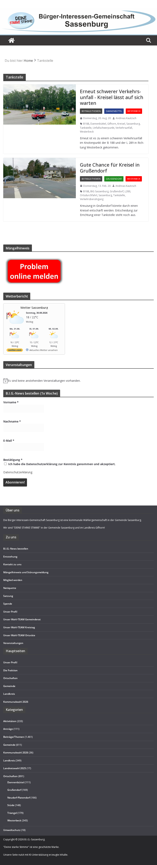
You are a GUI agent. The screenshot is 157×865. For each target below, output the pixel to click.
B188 (86, 123)
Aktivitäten (9, 721)
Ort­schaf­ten (10, 678)
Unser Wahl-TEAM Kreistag (19, 627)
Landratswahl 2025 (14, 768)
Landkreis (9, 760)
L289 (127, 191)
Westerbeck (133, 111)
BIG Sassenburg (99, 191)
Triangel (12, 813)
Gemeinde (9, 686)
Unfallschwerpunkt (103, 127)
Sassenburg (133, 123)
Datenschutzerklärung (17, 472)
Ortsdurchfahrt (88, 195)
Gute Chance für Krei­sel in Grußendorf (110, 167)
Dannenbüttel (114, 111)
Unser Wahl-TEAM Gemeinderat (22, 619)
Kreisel (121, 123)
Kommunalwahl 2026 (15, 752)
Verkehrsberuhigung (91, 199)
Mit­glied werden (12, 580)
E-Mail (8, 440)
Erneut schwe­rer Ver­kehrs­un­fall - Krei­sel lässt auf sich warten (111, 97)
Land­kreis (9, 694)
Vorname (11, 402)
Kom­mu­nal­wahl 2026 (15, 702)
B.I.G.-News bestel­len (15, 548)
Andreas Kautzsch (126, 118)
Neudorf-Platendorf (18, 797)
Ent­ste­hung (10, 556)
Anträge (8, 729)
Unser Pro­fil (10, 611)
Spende (7, 603)
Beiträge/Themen (91, 111)
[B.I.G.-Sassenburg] (78, 10)
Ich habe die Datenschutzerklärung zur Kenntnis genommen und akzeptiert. (61, 464)
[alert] (78, 380)
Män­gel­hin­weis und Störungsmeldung (25, 572)
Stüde (10, 805)
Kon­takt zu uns (12, 564)
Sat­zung (8, 596)
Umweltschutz (11, 830)
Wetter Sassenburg (34, 307)
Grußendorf (114, 178)
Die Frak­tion (10, 670)
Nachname (12, 421)
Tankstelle (86, 127)
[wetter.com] (15, 350)
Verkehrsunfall (124, 127)
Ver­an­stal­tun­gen (13, 643)
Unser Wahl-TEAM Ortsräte (19, 635)
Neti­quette (9, 588)
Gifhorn (111, 123)
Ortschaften (10, 776)
